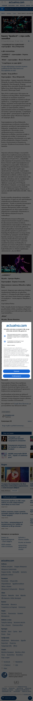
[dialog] (16, 350)
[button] (16, 345)
